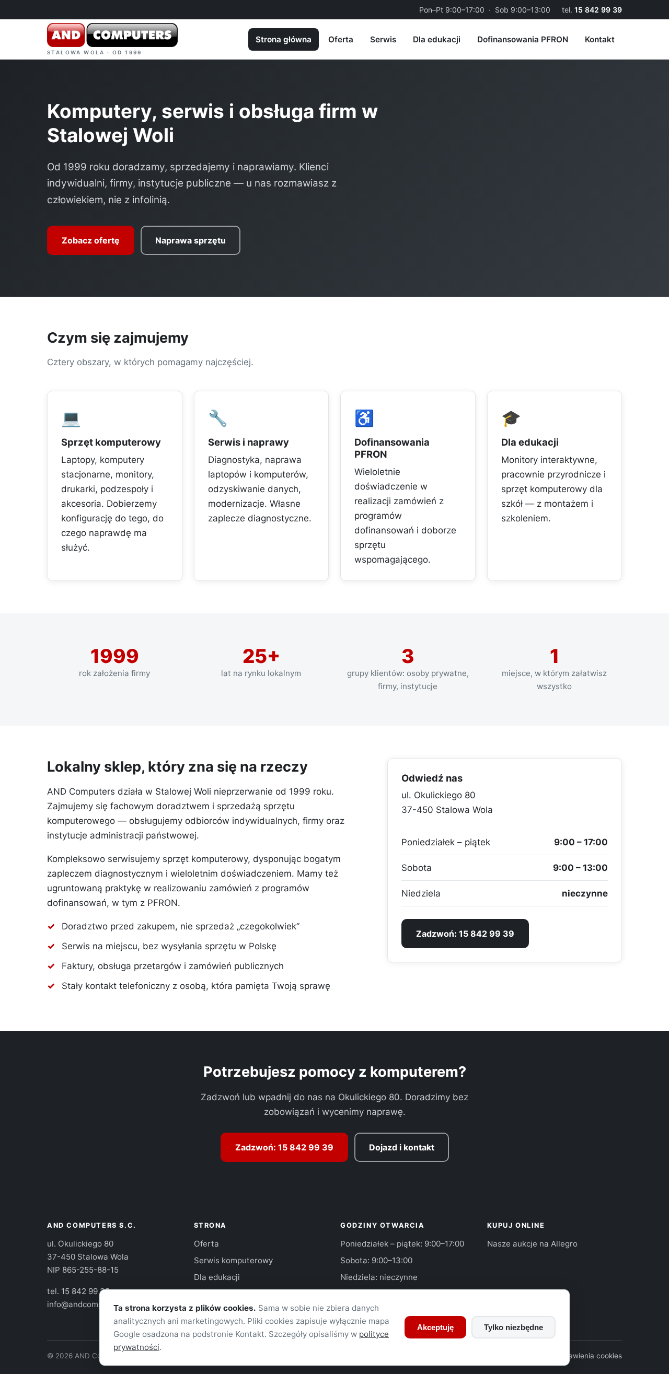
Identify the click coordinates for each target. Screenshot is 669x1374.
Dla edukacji (436, 39)
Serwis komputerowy (233, 1260)
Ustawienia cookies (589, 1356)
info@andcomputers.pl (89, 1304)
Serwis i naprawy (248, 442)
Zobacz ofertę (91, 240)
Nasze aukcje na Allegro (532, 1244)
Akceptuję (435, 1327)
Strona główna (284, 39)
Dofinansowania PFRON (522, 39)
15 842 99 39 (598, 9)
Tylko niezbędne (513, 1327)
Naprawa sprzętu (190, 240)
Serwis (383, 39)
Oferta (340, 39)
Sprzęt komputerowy (111, 442)
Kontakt (600, 39)
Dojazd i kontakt (401, 1147)
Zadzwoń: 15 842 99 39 (465, 933)
